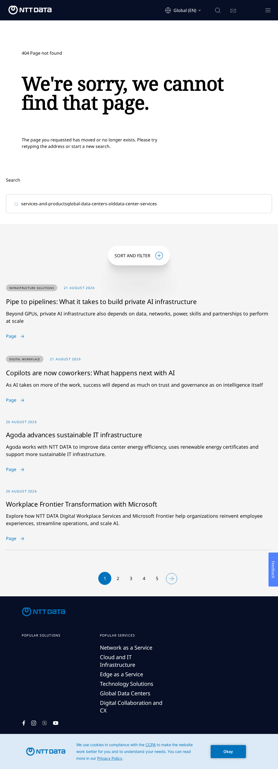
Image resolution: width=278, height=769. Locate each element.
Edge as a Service (121, 674)
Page (11, 336)
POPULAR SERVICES (117, 635)
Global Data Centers (125, 693)
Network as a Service (126, 647)
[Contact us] (233, 10)
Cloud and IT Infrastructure (117, 660)
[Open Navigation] (268, 10)
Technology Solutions (126, 683)
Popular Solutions (41, 635)
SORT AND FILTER (132, 256)
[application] (139, 751)
